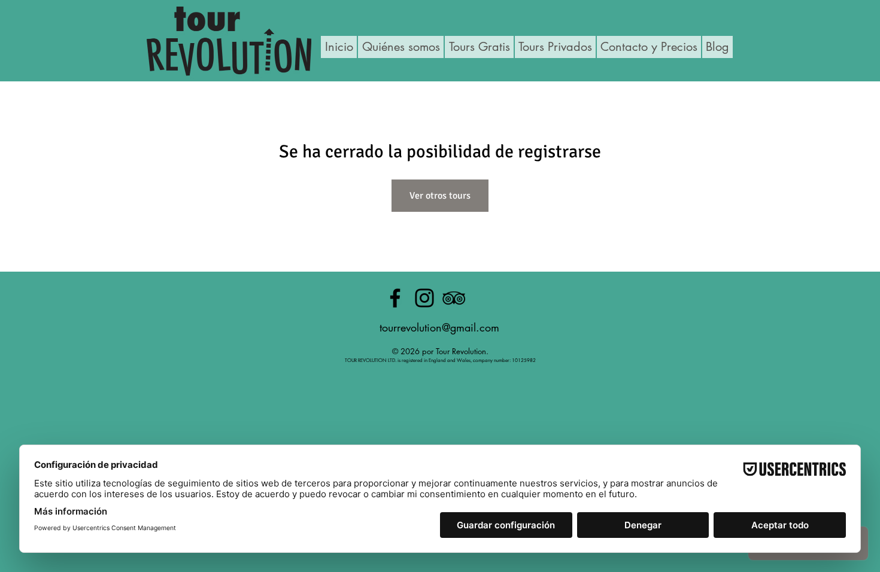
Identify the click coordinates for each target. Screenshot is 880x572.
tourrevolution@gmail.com (439, 327)
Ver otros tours (440, 196)
